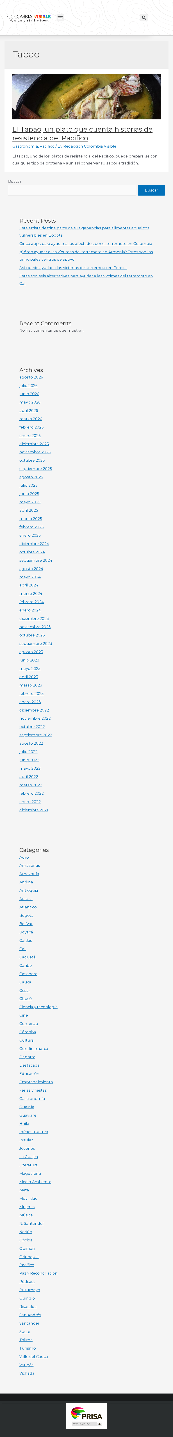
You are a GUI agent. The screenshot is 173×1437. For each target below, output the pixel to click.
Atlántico (28, 907)
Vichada (26, 1373)
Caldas (25, 940)
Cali (22, 949)
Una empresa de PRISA (86, 1413)
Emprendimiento (36, 1082)
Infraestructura (33, 1131)
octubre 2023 (32, 635)
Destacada (29, 1065)
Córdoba (27, 1032)
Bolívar (26, 924)
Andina (26, 882)
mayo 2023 (30, 668)
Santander (29, 1323)
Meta (24, 1190)
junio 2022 (29, 760)
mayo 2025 (30, 502)
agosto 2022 (31, 743)
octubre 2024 (32, 552)
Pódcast (27, 1281)
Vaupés (26, 1365)
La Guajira (28, 1156)
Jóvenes (27, 1148)
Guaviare (27, 1115)
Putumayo (29, 1290)
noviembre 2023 (35, 627)
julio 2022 (28, 751)
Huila (24, 1123)
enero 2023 (30, 702)
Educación (29, 1073)
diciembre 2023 (34, 618)
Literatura (28, 1165)
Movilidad (28, 1198)
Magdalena (30, 1173)
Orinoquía (29, 1257)
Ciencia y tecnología (38, 1007)
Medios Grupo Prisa (87, 1424)
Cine (23, 1015)
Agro (24, 857)
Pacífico (47, 146)
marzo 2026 (30, 419)
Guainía (26, 1107)
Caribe (25, 965)
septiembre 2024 (35, 560)
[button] (60, 17)
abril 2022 (28, 776)
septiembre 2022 (35, 735)
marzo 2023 (30, 685)
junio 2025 (29, 493)
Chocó (25, 998)
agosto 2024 (31, 568)
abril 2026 (28, 410)
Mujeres (27, 1206)
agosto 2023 (31, 652)
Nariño (25, 1231)
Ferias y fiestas (33, 1090)
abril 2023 (28, 677)
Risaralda (28, 1306)
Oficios (25, 1240)
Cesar (24, 990)
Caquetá (27, 957)
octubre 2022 (32, 726)
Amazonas (29, 865)
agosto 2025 (31, 477)
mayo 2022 (30, 768)
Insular (26, 1140)
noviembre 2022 (35, 718)
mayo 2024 (30, 577)
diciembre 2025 (34, 444)
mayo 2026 (30, 402)
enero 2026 (30, 435)
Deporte (27, 1057)
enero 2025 (30, 535)
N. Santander (31, 1223)
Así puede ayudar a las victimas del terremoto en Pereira (73, 267)
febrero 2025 (31, 527)
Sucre (24, 1331)
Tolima (26, 1340)
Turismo (27, 1348)
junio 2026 (29, 394)
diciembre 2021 (33, 810)
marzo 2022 (30, 785)
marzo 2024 (30, 593)
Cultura (26, 1040)
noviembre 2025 (35, 452)
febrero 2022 (31, 793)
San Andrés (30, 1315)
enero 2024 (30, 610)
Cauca (25, 982)
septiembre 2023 (35, 643)
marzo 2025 (30, 518)
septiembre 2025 (35, 468)
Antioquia (28, 890)
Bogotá (26, 915)
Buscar (14, 181)
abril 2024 (28, 585)
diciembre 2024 (34, 543)
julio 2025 (28, 485)
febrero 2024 (31, 602)
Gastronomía (25, 146)
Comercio (28, 1023)
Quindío (27, 1298)
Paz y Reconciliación (38, 1273)
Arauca (26, 898)
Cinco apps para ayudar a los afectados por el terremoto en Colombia (85, 243)
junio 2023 (29, 660)
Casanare (28, 974)
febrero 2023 (31, 693)
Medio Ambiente (35, 1181)
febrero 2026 (31, 427)
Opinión (27, 1248)
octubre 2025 (32, 460)
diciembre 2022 (34, 710)
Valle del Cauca (33, 1356)
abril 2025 (28, 510)
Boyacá (26, 932)
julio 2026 (28, 385)
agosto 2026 (31, 377)
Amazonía (29, 873)
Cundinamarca (33, 1048)
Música (26, 1215)
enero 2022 (30, 801)
